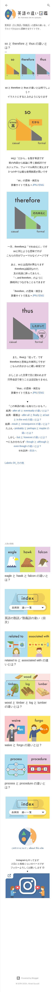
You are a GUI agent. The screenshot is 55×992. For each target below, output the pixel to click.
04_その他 (18, 463)
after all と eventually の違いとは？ (31, 410)
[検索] (48, 4)
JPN (34, 185)
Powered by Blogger (30, 978)
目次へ (33, 450)
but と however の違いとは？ (32, 437)
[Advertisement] (27, 507)
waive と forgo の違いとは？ (23, 745)
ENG (41, 185)
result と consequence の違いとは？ (31, 424)
